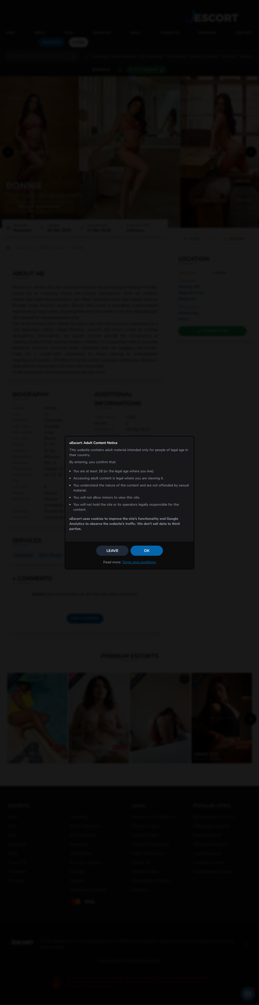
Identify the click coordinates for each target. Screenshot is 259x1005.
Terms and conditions (139, 562)
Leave (112, 550)
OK (146, 550)
